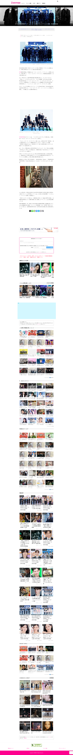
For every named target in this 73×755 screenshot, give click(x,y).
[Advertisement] (36, 99)
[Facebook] (36, 211)
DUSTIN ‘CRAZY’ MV (24, 718)
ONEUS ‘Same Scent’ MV (47, 705)
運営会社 (25, 738)
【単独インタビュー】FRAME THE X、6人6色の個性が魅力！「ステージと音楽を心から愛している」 (47, 562)
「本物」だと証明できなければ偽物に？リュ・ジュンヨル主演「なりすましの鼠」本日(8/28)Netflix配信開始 (24, 543)
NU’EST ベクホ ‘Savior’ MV (36, 718)
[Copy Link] (43, 211)
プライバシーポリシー (62, 748)
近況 (28, 257)
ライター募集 (45, 748)
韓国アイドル (40, 257)
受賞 (25, 257)
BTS (20, 72)
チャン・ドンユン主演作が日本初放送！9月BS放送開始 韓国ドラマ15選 (24, 579)
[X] (30, 211)
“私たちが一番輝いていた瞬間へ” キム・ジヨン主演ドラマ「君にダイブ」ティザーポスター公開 (47, 581)
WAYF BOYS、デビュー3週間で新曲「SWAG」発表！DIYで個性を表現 (36, 542)
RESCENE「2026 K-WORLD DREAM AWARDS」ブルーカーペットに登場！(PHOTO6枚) (47, 600)
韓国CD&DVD (33, 257)
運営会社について (11, 748)
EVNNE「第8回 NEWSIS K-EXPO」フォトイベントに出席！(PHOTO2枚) (36, 507)
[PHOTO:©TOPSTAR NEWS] (47, 534)
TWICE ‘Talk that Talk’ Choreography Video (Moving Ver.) (47, 692)
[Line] (32, 211)
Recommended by (47, 377)
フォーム (38, 324)
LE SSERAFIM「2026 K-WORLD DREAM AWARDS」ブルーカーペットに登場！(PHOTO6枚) (47, 618)
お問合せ (28, 748)
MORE (51, 677)
